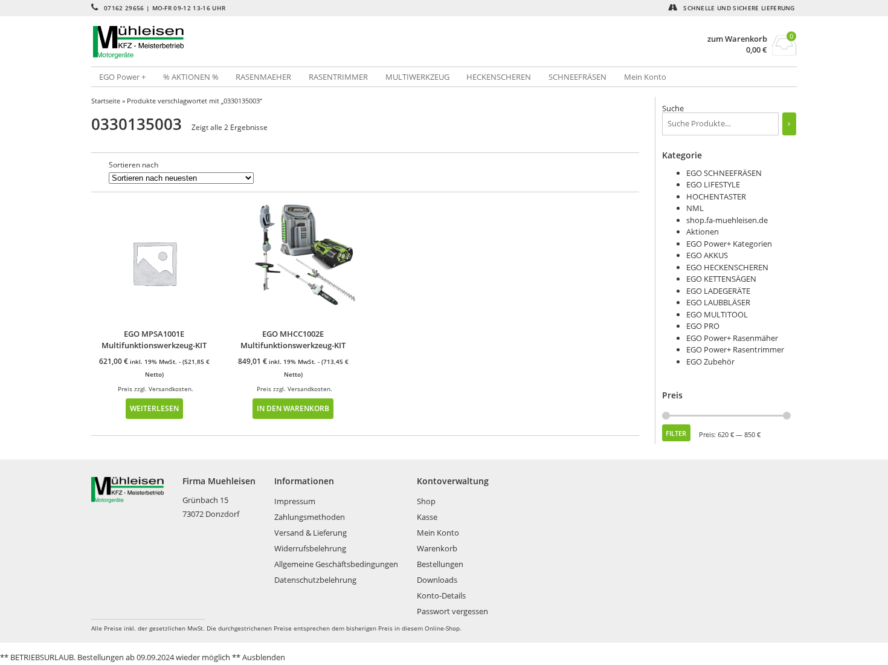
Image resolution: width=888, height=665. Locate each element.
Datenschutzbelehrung (315, 579)
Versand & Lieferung (310, 532)
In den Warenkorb (293, 408)
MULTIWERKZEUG (417, 76)
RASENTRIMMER (338, 76)
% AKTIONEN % (191, 76)
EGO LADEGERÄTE (718, 290)
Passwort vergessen (452, 611)
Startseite (105, 100)
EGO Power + (122, 76)
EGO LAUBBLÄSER (718, 302)
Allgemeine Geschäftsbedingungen (336, 564)
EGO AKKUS (707, 255)
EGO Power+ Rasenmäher (732, 337)
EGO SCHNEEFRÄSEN (724, 172)
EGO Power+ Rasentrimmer (735, 349)
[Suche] (789, 123)
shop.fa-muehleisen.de (727, 220)
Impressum (294, 501)
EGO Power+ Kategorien (729, 243)
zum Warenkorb (737, 39)
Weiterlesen (154, 408)
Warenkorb (437, 548)
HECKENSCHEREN (498, 76)
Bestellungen (440, 564)
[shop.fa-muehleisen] (267, 42)
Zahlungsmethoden (309, 516)
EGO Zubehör (710, 361)
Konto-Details (441, 595)
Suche (673, 108)
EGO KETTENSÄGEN (721, 278)
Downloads (437, 579)
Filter (676, 433)
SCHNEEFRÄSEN (577, 76)
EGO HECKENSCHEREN (727, 267)
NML (695, 208)
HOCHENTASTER (716, 196)
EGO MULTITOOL (717, 314)
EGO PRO (702, 325)
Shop (426, 501)
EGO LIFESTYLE (713, 184)
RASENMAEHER (263, 76)
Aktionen (702, 231)
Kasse (427, 516)
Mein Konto (645, 76)
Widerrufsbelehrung (310, 548)
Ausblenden (263, 657)
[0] (784, 52)
